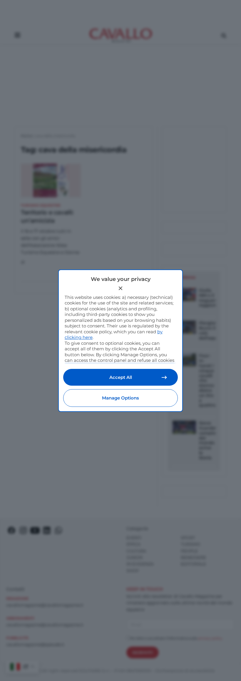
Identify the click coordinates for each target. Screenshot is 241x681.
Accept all (120, 377)
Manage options (120, 398)
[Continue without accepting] (120, 288)
